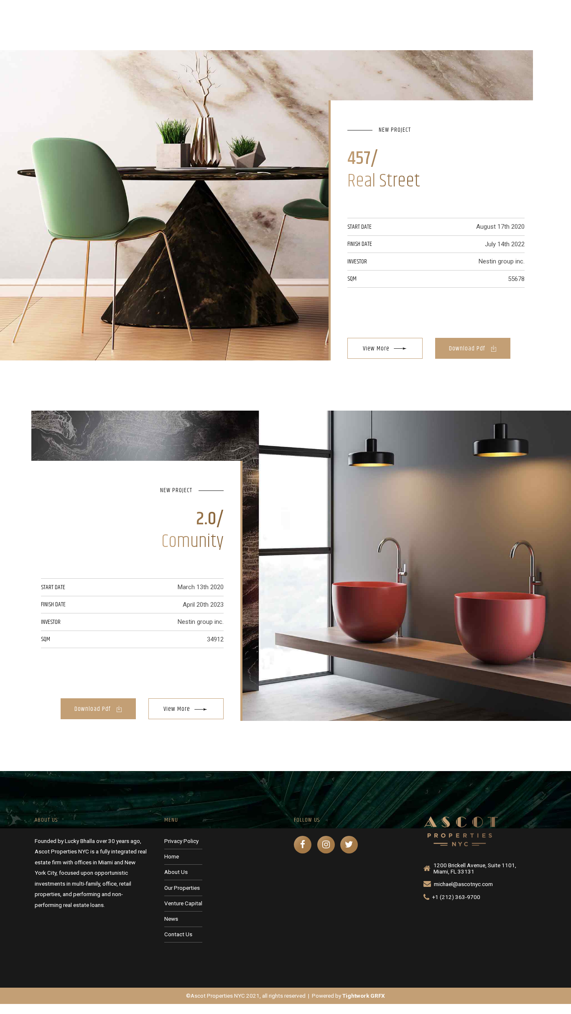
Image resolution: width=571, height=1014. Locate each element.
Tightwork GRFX (363, 995)
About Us (311, 26)
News (476, 26)
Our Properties (365, 26)
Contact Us (520, 26)
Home (269, 26)
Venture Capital (427, 26)
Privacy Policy (181, 841)
